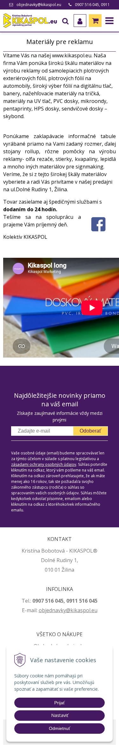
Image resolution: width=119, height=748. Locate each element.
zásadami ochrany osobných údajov (43, 464)
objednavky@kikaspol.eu (39, 4)
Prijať (59, 702)
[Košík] (95, 20)
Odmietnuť (59, 728)
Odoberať (90, 431)
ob (42, 610)
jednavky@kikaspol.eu (71, 610)
